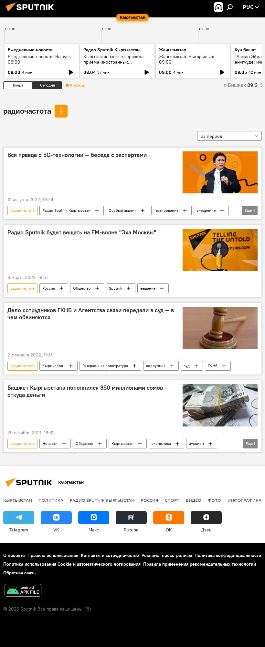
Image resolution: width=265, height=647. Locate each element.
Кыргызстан (53, 365)
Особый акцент (122, 210)
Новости (50, 443)
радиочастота (27, 111)
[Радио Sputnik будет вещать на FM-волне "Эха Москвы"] (220, 250)
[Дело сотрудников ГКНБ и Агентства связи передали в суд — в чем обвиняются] (220, 328)
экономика (161, 443)
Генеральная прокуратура (105, 365)
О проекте (14, 555)
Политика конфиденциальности (228, 555)
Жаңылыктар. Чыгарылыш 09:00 (186, 59)
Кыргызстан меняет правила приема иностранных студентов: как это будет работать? (113, 65)
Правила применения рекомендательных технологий (199, 564)
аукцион (196, 443)
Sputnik (115, 288)
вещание (147, 288)
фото (214, 500)
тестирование (166, 210)
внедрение (206, 210)
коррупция (155, 365)
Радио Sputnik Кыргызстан (111, 50)
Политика (50, 500)
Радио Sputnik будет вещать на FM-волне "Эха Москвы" (81, 232)
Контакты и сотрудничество (110, 555)
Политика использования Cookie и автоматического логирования (72, 564)
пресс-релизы (177, 555)
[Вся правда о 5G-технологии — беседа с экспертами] (220, 172)
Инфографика (244, 500)
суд (187, 365)
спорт (172, 500)
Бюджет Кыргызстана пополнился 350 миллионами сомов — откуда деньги (88, 391)
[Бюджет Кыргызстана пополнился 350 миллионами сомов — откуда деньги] (220, 405)
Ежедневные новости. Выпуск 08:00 (39, 59)
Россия (48, 288)
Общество (82, 288)
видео (193, 500)
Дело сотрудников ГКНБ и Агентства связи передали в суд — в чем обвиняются (90, 314)
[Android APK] (23, 591)
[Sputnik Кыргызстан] (31, 12)
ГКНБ (212, 365)
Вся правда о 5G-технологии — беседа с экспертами (77, 155)
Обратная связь (19, 573)
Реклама (150, 555)
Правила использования (52, 555)
